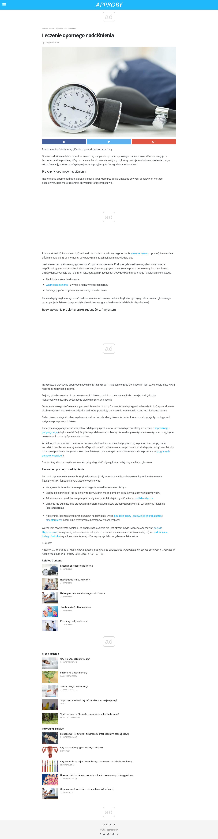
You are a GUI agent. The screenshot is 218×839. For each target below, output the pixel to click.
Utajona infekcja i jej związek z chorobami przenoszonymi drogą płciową (96, 775)
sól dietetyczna (144, 498)
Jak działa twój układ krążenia (75, 607)
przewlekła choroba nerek (147, 515)
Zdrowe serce (48, 29)
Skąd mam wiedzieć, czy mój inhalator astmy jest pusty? (88, 700)
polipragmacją (50, 432)
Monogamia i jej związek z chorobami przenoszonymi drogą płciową (94, 734)
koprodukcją (161, 428)
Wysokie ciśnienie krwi (66, 29)
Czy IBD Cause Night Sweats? (75, 659)
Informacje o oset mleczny (73, 672)
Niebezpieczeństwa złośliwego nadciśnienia (82, 593)
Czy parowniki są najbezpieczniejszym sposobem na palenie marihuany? (97, 761)
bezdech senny (122, 515)
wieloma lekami (139, 253)
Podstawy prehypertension (73, 621)
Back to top (109, 825)
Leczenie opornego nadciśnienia (76, 565)
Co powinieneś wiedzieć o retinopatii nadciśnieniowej (86, 789)
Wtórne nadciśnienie (57, 284)
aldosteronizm (54, 520)
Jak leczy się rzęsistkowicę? (74, 686)
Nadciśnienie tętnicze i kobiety (75, 579)
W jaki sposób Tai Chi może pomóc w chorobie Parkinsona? (89, 714)
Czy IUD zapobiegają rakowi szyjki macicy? (81, 747)
